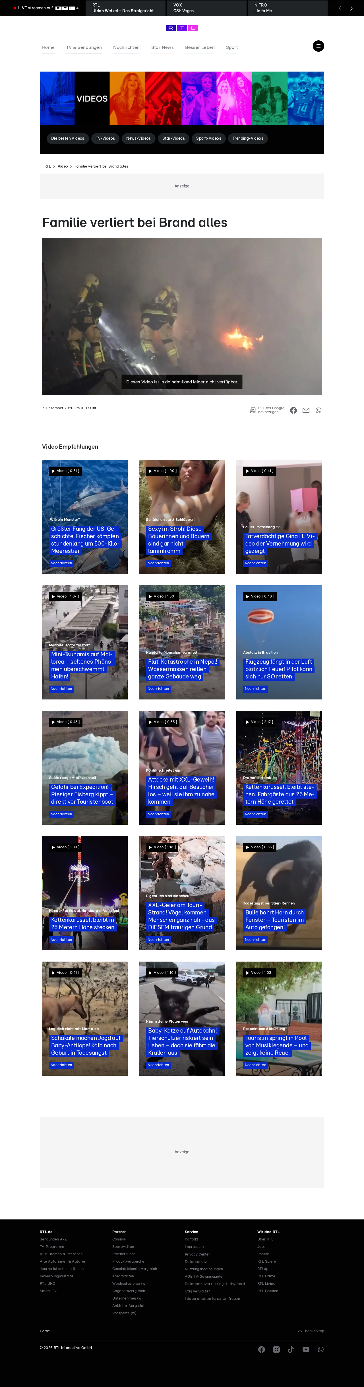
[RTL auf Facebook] (261, 1349)
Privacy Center (197, 1254)
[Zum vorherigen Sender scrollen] (340, 8)
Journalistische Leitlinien (62, 1269)
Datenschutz (196, 1262)
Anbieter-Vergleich (128, 1306)
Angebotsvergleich (128, 1291)
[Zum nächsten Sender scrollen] (351, 8)
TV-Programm (52, 1247)
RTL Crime (266, 1276)
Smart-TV (48, 1291)
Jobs (261, 1247)
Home (45, 1331)
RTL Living (266, 1284)
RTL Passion (267, 1291)
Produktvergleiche (128, 1261)
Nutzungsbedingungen (204, 1269)
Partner (119, 1232)
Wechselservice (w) (129, 1284)
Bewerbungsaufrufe (57, 1276)
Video (63, 166)
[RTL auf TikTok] (291, 1349)
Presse (263, 1254)
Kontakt (191, 1239)
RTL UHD (47, 1284)
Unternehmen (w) (127, 1298)
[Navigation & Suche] (318, 46)
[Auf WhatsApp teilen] (318, 410)
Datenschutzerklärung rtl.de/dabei (215, 1284)
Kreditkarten (123, 1276)
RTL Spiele (266, 1261)
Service (191, 1232)
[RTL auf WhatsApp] (320, 1349)
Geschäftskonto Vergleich (134, 1269)
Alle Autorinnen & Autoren (63, 1261)
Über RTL (265, 1239)
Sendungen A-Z (53, 1239)
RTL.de (46, 1232)
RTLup (262, 1269)
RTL (47, 166)
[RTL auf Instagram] (276, 1349)
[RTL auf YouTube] (306, 1349)
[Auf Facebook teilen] (293, 410)
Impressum (194, 1247)
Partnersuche (124, 1254)
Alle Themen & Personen (61, 1254)
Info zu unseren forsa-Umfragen (212, 1299)
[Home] (182, 28)
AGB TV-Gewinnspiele (204, 1277)
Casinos (119, 1239)
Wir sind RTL (268, 1232)
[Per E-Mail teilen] (306, 410)
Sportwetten (123, 1247)
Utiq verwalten (198, 1291)
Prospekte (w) (124, 1313)
